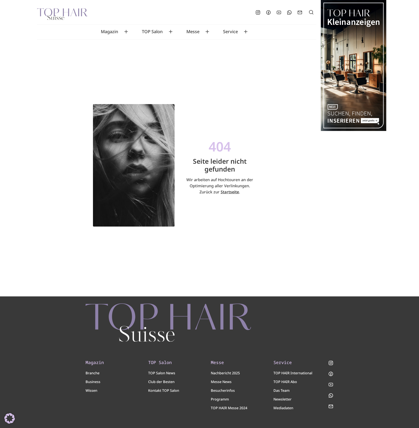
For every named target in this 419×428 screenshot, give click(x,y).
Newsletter (282, 399)
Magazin (109, 31)
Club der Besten (161, 381)
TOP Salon (152, 31)
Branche (93, 373)
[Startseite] (62, 12)
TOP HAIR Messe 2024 (229, 408)
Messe (192, 31)
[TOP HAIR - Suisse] (168, 322)
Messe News (221, 381)
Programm (220, 399)
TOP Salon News (161, 373)
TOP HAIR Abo (285, 381)
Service (230, 31)
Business (93, 381)
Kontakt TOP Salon (163, 390)
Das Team (281, 390)
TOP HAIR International (292, 373)
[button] (9, 418)
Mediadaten (283, 408)
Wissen (91, 390)
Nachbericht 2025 (225, 373)
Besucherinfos (223, 390)
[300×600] (353, 65)
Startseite (230, 191)
